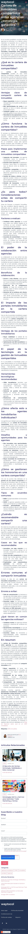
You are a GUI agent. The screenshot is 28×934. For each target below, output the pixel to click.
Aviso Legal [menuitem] (4, 910)
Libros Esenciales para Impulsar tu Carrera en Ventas (13, 884)
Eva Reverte (11, 29)
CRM (16, 870)
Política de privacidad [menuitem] (17, 910)
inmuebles (14, 729)
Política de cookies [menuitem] (6, 917)
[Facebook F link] (2, 923)
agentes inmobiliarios (7, 870)
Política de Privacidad (20, 851)
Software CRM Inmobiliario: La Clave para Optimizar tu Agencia (12, 891)
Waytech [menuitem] (18, 917)
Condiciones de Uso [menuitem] (6, 914)
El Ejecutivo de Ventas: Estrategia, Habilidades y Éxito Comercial (13, 880)
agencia (10, 873)
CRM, (9, 729)
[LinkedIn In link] (6, 923)
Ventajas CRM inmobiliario (8, 894)
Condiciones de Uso (9, 851)
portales (4, 873)
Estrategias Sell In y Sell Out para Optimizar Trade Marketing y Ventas (14, 888)
